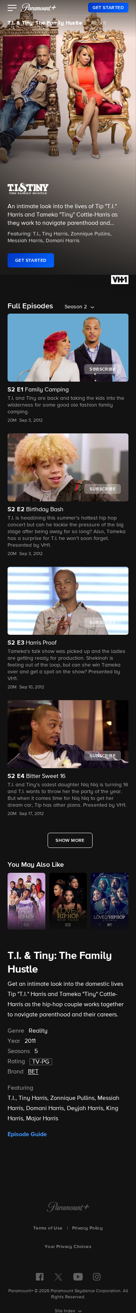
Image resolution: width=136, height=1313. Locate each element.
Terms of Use (48, 1228)
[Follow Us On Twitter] (58, 1276)
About (98, 23)
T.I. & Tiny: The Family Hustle (45, 23)
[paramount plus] (38, 7)
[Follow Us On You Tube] (78, 1277)
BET (33, 1072)
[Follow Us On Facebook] (39, 1277)
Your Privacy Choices (68, 1247)
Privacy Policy (87, 1228)
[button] (12, 8)
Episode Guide (27, 1134)
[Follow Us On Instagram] (96, 1277)
